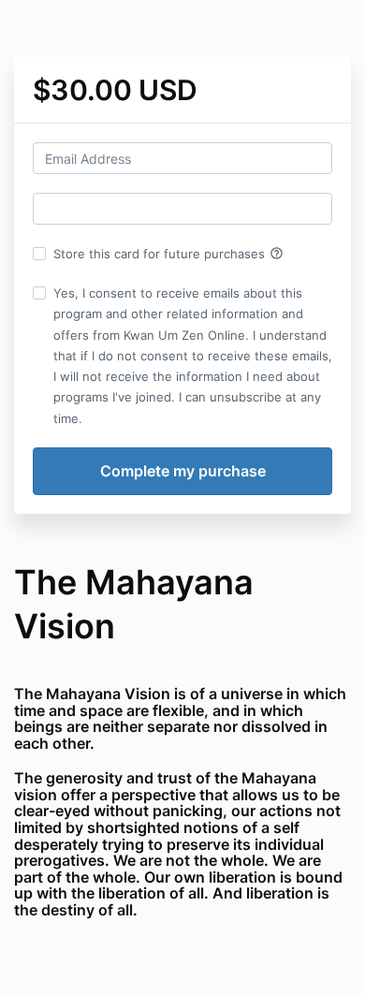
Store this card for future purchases (168, 253)
